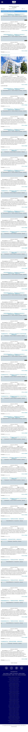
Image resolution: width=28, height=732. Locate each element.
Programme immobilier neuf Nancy (14, 694)
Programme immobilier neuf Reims (14, 702)
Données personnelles (7, 674)
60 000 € (7, 76)
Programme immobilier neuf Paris (14, 700)
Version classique (14, 662)
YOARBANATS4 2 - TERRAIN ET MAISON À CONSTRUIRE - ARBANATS (14, 375)
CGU (16, 674)
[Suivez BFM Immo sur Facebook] (11, 668)
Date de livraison (12, 8)
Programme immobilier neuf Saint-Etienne (14, 706)
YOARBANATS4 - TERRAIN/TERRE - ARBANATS (11, 641)
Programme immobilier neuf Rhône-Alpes (14, 722)
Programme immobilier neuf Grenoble (14, 684)
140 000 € (7, 23)
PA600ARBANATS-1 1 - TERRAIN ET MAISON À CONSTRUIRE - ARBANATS (14, 417)
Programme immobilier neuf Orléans (14, 699)
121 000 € (7, 240)
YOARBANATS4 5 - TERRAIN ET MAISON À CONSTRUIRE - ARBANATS (14, 396)
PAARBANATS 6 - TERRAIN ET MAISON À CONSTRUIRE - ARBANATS (14, 252)
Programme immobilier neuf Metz (14, 692)
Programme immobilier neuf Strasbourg (14, 707)
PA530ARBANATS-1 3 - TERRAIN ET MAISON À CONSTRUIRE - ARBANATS (14, 273)
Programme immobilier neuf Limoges (14, 688)
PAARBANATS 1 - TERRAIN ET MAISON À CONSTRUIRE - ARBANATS (14, 334)
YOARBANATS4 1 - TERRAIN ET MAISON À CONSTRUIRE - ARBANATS (14, 499)
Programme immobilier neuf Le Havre (14, 685)
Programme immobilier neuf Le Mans (14, 686)
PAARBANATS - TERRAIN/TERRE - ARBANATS (11, 539)
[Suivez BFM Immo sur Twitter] (16, 668)
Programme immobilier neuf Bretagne (14, 714)
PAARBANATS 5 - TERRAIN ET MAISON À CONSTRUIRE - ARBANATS (14, 478)
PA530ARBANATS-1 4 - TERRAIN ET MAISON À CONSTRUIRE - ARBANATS (14, 211)
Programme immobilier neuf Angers (14, 678)
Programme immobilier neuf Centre (14, 715)
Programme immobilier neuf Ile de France (14, 716)
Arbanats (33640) (14, 21)
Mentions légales (22, 673)
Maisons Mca (7, 31)
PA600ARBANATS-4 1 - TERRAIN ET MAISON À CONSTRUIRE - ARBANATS (14, 14)
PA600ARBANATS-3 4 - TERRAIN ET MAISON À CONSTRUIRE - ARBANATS (14, 293)
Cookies (13, 674)
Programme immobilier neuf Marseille (14, 691)
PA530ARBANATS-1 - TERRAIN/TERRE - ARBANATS (12, 559)
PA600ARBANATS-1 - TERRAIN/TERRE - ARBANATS (12, 600)
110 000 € (7, 138)
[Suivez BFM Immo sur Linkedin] (21, 668)
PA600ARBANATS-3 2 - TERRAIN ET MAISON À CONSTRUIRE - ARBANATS (14, 89)
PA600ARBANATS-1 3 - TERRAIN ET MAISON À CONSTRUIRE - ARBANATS (14, 170)
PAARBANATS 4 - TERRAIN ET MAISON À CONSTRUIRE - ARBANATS (14, 150)
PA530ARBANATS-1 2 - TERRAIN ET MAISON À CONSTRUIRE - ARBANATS (14, 130)
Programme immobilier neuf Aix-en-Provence (14, 677)
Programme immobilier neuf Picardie (14, 721)
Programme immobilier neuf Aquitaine (14, 713)
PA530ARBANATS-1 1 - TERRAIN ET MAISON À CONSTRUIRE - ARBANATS (14, 354)
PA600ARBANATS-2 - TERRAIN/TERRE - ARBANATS (12, 580)
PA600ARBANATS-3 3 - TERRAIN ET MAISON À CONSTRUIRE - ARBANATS (14, 109)
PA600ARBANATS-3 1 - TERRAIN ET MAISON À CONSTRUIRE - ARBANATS (14, 35)
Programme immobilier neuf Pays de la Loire (14, 720)
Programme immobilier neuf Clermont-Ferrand (14, 681)
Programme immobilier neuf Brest (14, 680)
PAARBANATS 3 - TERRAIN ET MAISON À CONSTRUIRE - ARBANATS (14, 458)
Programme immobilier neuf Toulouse (14, 709)
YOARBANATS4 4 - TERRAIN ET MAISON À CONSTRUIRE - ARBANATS (14, 437)
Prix (22, 8)
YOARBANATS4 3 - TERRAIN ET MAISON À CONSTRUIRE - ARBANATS (14, 232)
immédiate (20, 23)
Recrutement (15, 673)
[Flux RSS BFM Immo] (6, 668)
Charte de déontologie (22, 674)
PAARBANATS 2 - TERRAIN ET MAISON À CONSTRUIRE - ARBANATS (14, 191)
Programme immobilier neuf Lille (14, 687)
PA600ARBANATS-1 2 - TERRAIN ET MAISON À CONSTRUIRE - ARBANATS (14, 314)
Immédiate (20, 76)
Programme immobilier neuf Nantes (14, 695)
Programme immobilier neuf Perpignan (14, 701)
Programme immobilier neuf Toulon (14, 708)
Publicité (11, 673)
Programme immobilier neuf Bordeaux (14, 679)
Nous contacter (6, 673)
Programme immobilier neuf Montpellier (14, 693)
